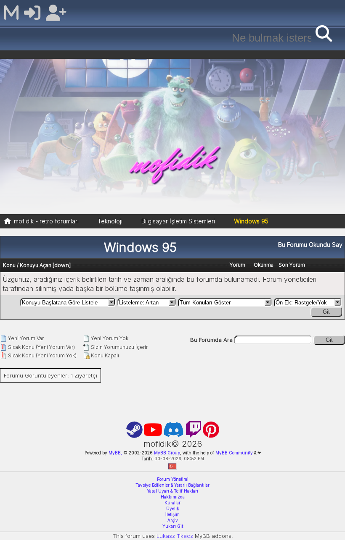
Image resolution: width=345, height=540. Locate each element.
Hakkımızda (173, 496)
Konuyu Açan (35, 265)
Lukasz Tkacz (175, 535)
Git (326, 312)
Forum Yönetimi (172, 479)
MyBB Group (166, 452)
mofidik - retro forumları (46, 221)
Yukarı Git (172, 526)
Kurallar (172, 502)
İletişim (172, 514)
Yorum (237, 265)
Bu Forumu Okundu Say (310, 244)
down (61, 265)
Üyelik (172, 508)
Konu (9, 265)
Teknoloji (110, 221)
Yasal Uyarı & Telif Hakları (172, 490)
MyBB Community (234, 452)
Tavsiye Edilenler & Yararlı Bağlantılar (172, 485)
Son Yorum (292, 265)
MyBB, (115, 452)
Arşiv (172, 520)
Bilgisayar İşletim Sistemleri (178, 221)
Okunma (263, 265)
